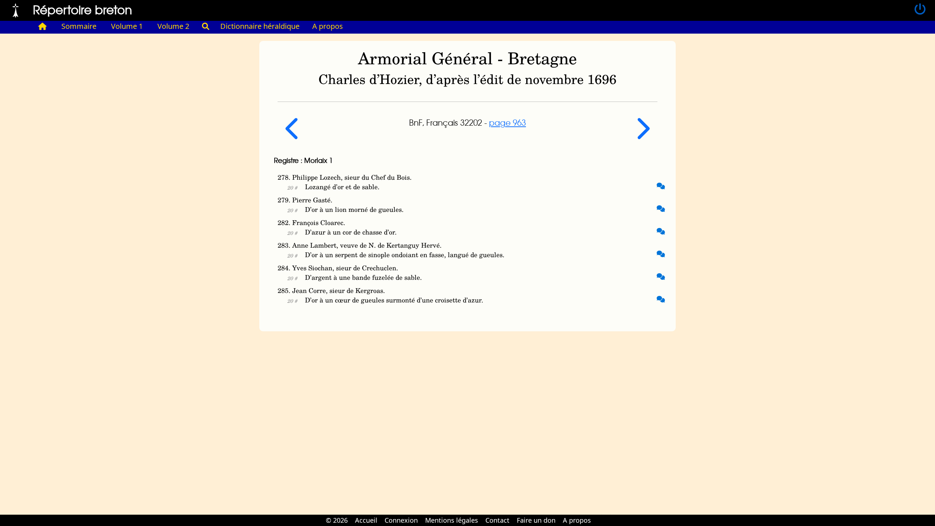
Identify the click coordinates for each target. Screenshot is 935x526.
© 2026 (337, 520)
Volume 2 (173, 26)
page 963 (507, 122)
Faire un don (536, 520)
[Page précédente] (293, 134)
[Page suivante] (642, 134)
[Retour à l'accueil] (15, 9)
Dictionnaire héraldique (259, 26)
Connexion (401, 520)
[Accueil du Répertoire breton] (42, 26)
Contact (497, 520)
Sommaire (78, 26)
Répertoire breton (82, 9)
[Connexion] (920, 9)
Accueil (366, 520)
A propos (327, 26)
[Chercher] (205, 26)
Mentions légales (451, 520)
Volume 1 (127, 26)
